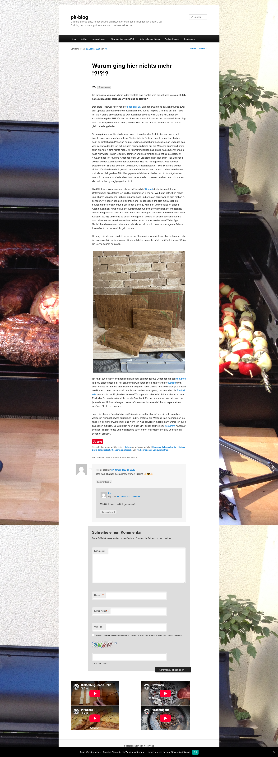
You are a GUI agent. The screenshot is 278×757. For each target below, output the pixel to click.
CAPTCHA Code (99, 663)
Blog (74, 38)
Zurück (192, 48)
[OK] (274, 752)
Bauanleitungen (99, 38)
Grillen (84, 38)
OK (195, 752)
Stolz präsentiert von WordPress (139, 745)
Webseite (128, 449)
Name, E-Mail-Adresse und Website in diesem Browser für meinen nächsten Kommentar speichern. (139, 635)
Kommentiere (104, 481)
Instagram (180, 378)
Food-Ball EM (134, 106)
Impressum (189, 38)
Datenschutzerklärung (149, 38)
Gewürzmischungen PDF (122, 38)
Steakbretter (117, 449)
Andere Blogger (172, 38)
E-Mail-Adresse (101, 610)
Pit (106, 48)
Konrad (149, 189)
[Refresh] (116, 642)
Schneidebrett (104, 449)
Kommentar (100, 550)
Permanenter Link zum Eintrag (154, 449)
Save (99, 441)
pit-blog (79, 16)
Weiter (203, 48)
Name (99, 595)
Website (98, 626)
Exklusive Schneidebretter (164, 446)
